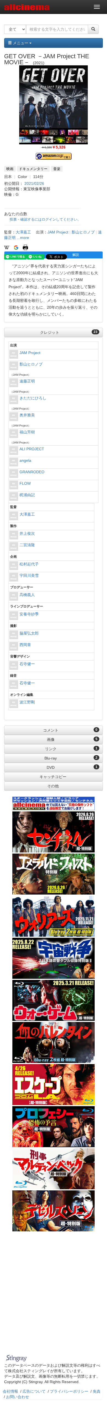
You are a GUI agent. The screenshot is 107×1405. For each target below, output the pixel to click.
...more (23, 237)
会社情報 (10, 1391)
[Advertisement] (53, 1296)
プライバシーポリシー (69, 1391)
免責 (96, 1391)
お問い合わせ (17, 1397)
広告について (34, 1391)
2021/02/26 (34, 183)
